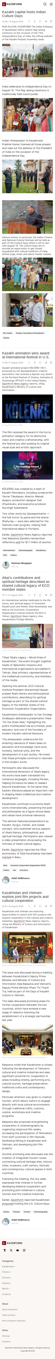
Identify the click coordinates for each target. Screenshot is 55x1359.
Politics (5, 1272)
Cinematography (25, 550)
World (5, 1288)
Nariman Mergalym (21, 563)
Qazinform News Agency (15, 383)
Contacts (6, 1341)
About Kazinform (9, 1309)
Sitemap (6, 1336)
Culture (6, 338)
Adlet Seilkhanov (20, 878)
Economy (6, 1277)
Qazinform (17, 534)
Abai (5, 865)
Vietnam (16, 1212)
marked (6, 857)
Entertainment (9, 550)
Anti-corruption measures (13, 1320)
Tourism (27, 1212)
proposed (8, 1203)
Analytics (6, 1283)
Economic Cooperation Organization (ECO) (28, 865)
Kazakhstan (41, 550)
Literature (24, 870)
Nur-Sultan (7, 333)
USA (5, 555)
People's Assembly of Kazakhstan (30, 333)
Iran (14, 870)
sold (18, 542)
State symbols (8, 1315)
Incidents (6, 1294)
